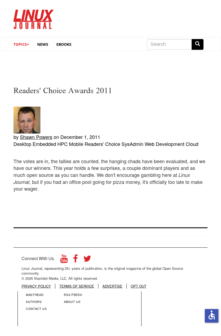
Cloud (192, 143)
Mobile (76, 143)
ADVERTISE (112, 286)
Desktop (22, 143)
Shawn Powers (36, 136)
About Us (72, 301)
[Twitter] (87, 260)
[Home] (33, 17)
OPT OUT (138, 286)
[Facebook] (75, 260)
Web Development (164, 143)
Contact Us (36, 308)
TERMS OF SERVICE (76, 286)
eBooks (63, 44)
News (42, 44)
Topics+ (21, 44)
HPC (62, 143)
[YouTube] (64, 260)
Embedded (44, 143)
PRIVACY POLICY (36, 286)
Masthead (34, 294)
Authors (34, 301)
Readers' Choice (102, 143)
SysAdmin (132, 143)
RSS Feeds (73, 294)
